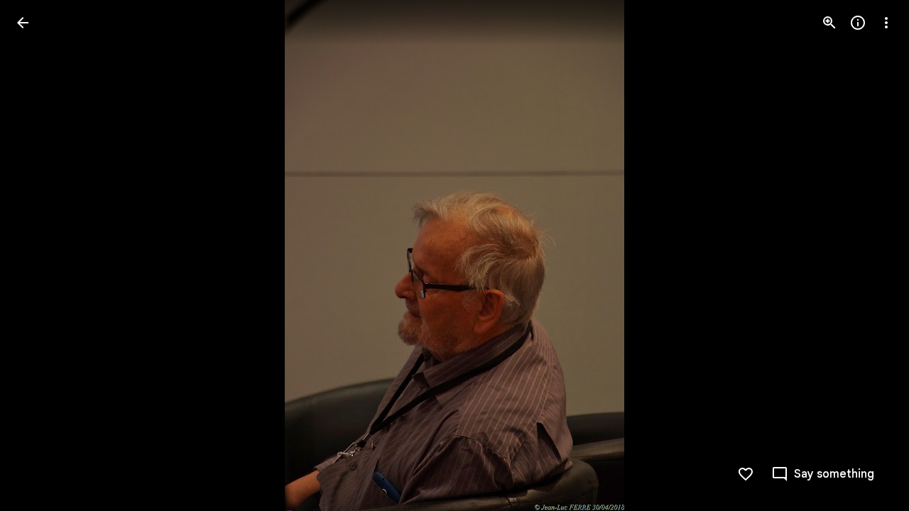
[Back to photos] (23, 23)
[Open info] (858, 23)
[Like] (745, 474)
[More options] (886, 23)
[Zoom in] (829, 23)
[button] (40, 255)
